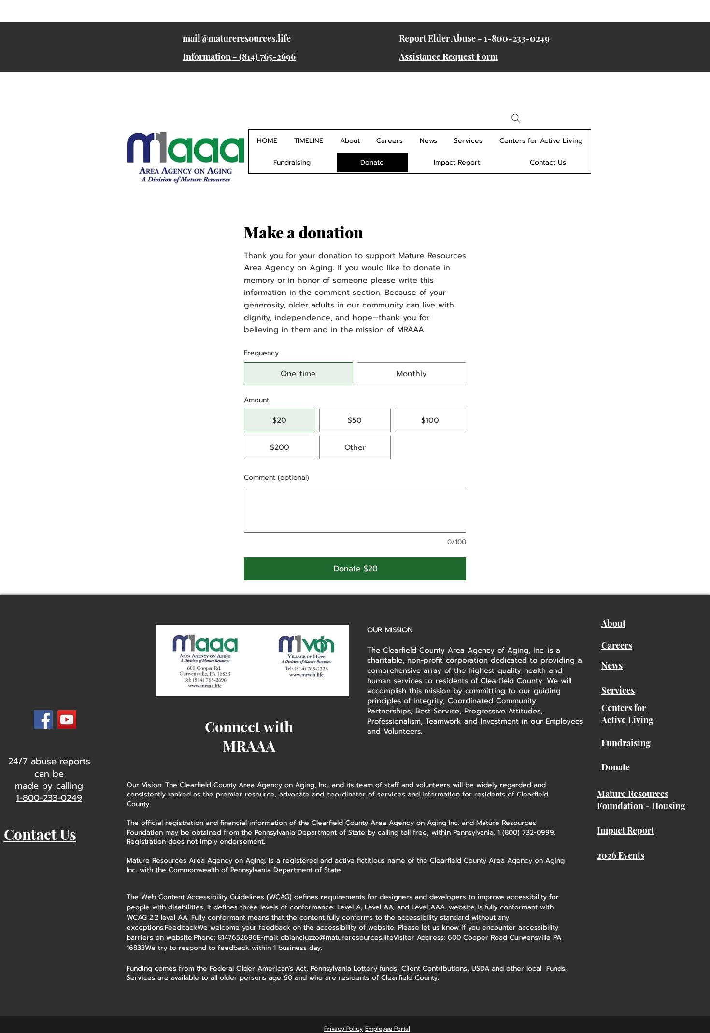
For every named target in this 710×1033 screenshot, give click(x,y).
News (612, 665)
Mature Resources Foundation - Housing (641, 799)
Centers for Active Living (627, 714)
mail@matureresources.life (237, 38)
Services (618, 690)
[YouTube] (66, 719)
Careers (616, 645)
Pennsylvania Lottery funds (354, 968)
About (613, 623)
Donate (615, 767)
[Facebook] (43, 719)
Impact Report (625, 830)
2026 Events (620, 855)
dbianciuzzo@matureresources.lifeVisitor (347, 938)
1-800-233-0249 (49, 798)
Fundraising (626, 743)
